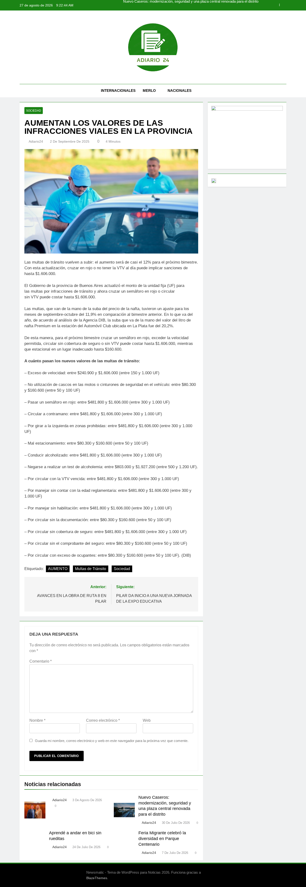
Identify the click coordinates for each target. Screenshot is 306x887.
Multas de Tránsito (90, 569)
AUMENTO (57, 569)
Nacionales (179, 90)
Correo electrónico (103, 720)
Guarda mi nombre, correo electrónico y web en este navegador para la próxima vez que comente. (111, 741)
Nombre (37, 720)
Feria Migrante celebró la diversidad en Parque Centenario (162, 838)
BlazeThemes (96, 878)
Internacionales (118, 90)
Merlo (149, 90)
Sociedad (33, 110)
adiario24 (36, 141)
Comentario (40, 661)
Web (147, 720)
